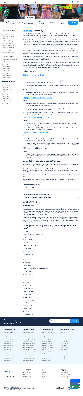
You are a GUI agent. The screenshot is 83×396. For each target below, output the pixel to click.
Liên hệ (24, 378)
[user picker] (77, 2)
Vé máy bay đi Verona (6, 62)
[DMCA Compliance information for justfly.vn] (60, 388)
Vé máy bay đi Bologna (6, 75)
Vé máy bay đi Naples (6, 70)
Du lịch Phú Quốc (64, 339)
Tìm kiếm (74, 22)
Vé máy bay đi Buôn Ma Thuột (10, 354)
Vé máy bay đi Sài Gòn (6, 92)
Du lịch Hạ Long (64, 349)
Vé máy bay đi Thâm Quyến (47, 337)
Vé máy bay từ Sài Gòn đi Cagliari (8, 52)
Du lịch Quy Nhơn (64, 343)
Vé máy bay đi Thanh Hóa (9, 356)
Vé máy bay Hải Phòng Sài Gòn (29, 337)
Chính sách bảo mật (27, 376)
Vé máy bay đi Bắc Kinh (46, 341)
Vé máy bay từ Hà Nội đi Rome (7, 43)
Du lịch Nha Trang (64, 341)
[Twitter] (13, 376)
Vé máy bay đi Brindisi (6, 64)
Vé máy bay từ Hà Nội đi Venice (8, 32)
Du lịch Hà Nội (63, 336)
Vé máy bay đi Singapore (6, 94)
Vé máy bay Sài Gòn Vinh (28, 360)
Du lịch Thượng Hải (64, 347)
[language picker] (72, 2)
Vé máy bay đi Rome (6, 66)
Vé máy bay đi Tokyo (46, 360)
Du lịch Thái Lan (64, 358)
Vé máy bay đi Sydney (46, 351)
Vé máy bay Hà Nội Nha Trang (29, 351)
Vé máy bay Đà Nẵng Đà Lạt (28, 356)
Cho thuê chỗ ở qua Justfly (65, 1)
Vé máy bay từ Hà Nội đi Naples (8, 47)
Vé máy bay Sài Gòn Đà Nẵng (29, 343)
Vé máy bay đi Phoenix (6, 96)
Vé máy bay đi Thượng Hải (47, 345)
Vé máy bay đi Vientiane (47, 349)
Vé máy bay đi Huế (7, 349)
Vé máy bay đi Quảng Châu (47, 343)
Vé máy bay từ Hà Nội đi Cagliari (8, 50)
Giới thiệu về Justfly (27, 372)
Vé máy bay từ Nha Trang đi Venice (8, 38)
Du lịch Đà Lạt (63, 337)
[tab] (10, 17)
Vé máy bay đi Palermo (6, 71)
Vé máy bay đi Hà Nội (6, 85)
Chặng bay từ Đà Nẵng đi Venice (36, 117)
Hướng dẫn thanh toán (65, 374)
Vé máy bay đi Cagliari (6, 77)
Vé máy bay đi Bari (5, 59)
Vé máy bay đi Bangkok (6, 98)
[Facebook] (5, 376)
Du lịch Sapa (63, 345)
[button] (51, 184)
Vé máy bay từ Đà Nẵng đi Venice (8, 36)
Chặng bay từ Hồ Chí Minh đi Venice (37, 98)
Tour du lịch (26, 2)
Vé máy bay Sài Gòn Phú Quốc (29, 358)
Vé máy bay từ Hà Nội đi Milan (7, 40)
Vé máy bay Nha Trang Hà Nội (29, 349)
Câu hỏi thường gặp (65, 378)
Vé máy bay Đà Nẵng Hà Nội (28, 347)
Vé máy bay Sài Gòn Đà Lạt (28, 353)
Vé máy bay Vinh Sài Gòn (28, 336)
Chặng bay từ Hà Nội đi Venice (35, 75)
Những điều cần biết (65, 376)
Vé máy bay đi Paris (46, 356)
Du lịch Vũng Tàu (64, 351)
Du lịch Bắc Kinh (64, 353)
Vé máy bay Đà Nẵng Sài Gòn (29, 334)
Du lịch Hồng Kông (64, 356)
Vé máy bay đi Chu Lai (8, 360)
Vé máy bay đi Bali (45, 354)
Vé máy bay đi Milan (13, 59)
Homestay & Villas (18, 2)
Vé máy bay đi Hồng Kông (47, 339)
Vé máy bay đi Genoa (6, 68)
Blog (43, 378)
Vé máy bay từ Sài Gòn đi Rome (8, 45)
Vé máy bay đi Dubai (6, 101)
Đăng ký (74, 321)
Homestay (44, 374)
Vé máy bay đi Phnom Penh (47, 347)
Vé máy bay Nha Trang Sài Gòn (29, 339)
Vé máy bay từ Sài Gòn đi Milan (7, 41)
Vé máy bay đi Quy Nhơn (9, 345)
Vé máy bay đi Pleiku (8, 358)
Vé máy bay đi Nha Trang (6, 91)
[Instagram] (10, 376)
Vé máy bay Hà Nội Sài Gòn (28, 332)
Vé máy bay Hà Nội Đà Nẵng (28, 341)
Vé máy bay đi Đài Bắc (46, 353)
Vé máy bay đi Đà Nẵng (6, 83)
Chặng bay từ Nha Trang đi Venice (36, 133)
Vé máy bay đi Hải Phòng (9, 339)
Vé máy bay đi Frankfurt (46, 358)
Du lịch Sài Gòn (64, 334)
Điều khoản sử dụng (27, 374)
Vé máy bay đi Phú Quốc (6, 89)
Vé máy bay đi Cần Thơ (8, 351)
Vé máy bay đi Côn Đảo (8, 353)
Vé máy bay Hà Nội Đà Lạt (28, 354)
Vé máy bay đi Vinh (8, 347)
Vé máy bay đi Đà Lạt (6, 87)
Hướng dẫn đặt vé (64, 372)
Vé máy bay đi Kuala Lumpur (47, 336)
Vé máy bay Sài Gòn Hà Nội (28, 345)
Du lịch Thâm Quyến (65, 354)
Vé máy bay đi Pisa (5, 61)
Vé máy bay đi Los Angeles (7, 100)
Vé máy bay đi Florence (6, 73)
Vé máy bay (33, 2)
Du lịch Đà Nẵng (64, 332)
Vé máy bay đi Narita (6, 103)
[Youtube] (7, 376)
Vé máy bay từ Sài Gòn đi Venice (8, 34)
